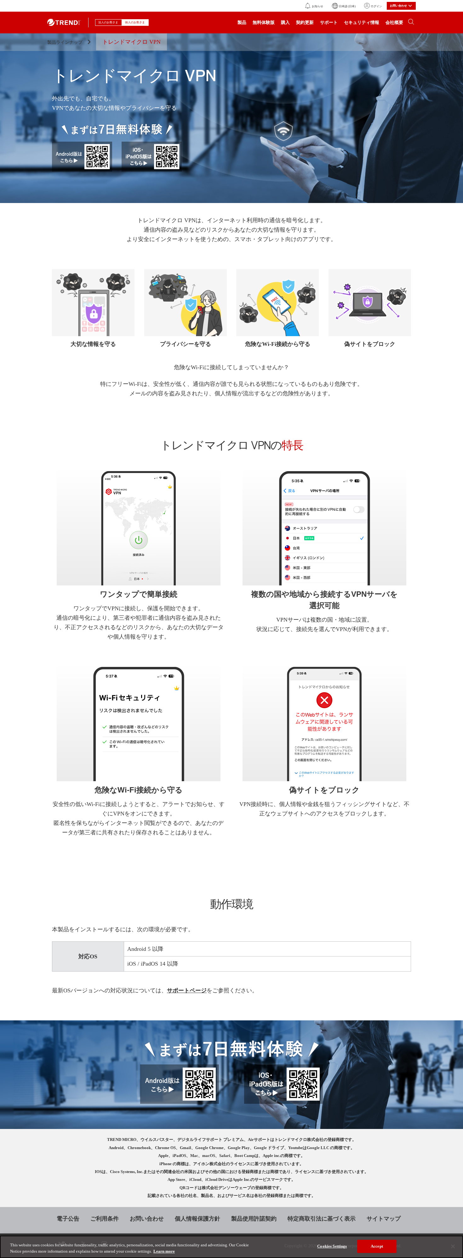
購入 (285, 22)
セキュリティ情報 (361, 22)
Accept (377, 1246)
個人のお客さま (135, 22)
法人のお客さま (108, 22)
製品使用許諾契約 (254, 1219)
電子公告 (68, 1219)
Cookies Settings (332, 1246)
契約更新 (305, 22)
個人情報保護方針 (197, 1219)
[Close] (453, 1246)
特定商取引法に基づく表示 (322, 1219)
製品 (241, 22)
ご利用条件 (104, 1219)
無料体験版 (264, 22)
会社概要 (394, 22)
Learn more (164, 1251)
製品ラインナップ (65, 42)
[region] (231, 1247)
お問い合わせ (147, 1219)
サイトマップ (384, 1219)
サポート (329, 22)
